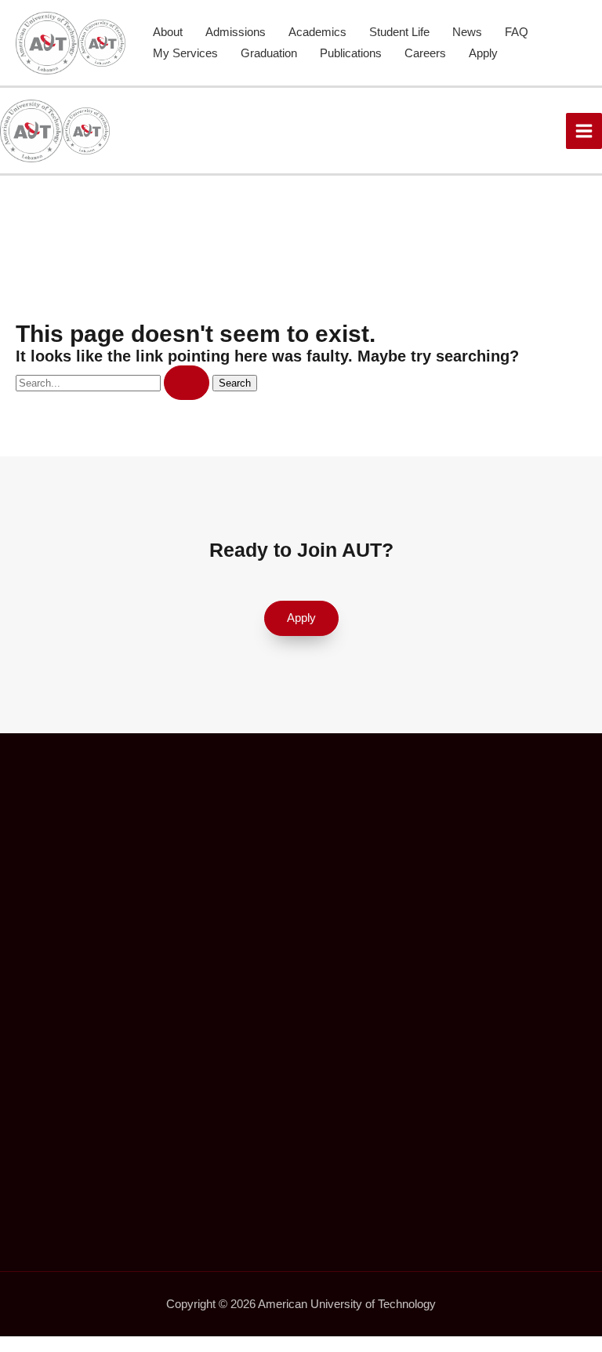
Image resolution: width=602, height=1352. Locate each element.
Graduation (269, 53)
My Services (185, 53)
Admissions (235, 32)
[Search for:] (114, 382)
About (168, 32)
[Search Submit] (186, 383)
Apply (483, 53)
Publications (351, 53)
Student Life (399, 32)
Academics (317, 32)
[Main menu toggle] (584, 131)
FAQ (516, 32)
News (467, 32)
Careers (425, 53)
